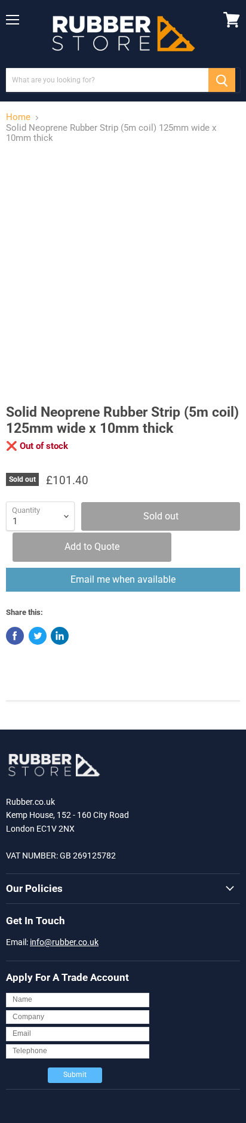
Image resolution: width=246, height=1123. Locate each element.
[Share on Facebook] (15, 636)
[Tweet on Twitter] (38, 636)
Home (18, 117)
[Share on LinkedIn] (60, 636)
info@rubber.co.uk (64, 942)
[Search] (221, 80)
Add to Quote (91, 546)
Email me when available (123, 579)
